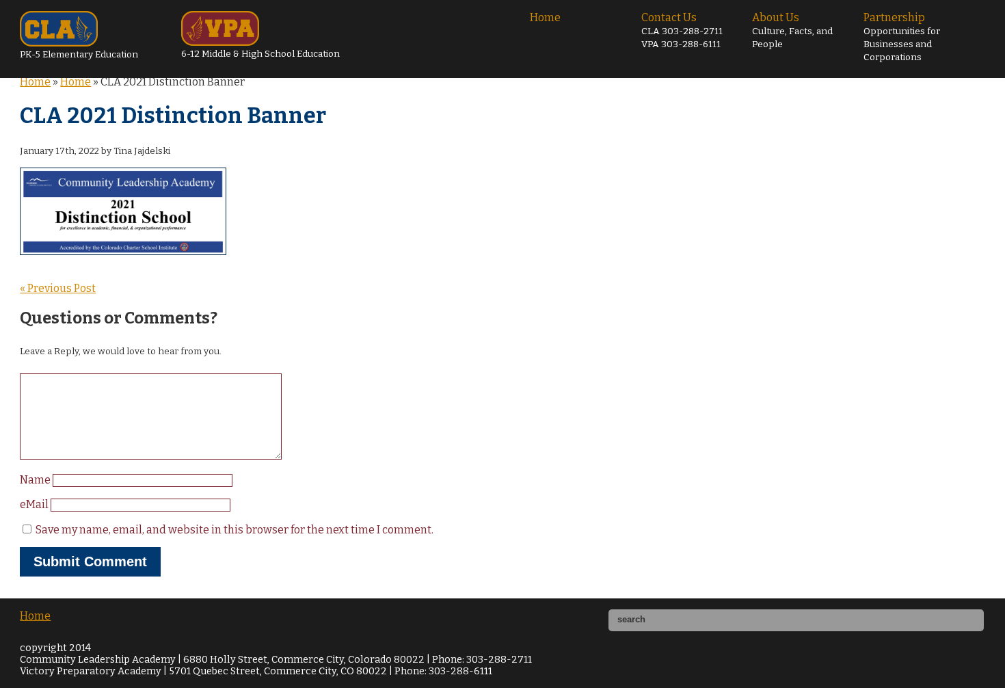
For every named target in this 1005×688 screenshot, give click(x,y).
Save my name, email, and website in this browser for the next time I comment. (234, 529)
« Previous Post (58, 288)
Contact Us (682, 30)
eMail (35, 504)
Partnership (901, 37)
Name (36, 479)
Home (545, 17)
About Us (792, 30)
